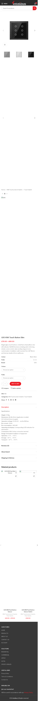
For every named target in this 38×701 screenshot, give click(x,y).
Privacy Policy (5, 673)
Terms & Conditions (7, 676)
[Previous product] (2, 194)
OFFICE (3, 658)
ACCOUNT (4, 643)
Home (3, 190)
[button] (3, 30)
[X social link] (8, 400)
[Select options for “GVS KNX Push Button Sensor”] (16, 476)
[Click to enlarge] (5, 45)
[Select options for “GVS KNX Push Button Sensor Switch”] (34, 476)
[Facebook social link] (6, 400)
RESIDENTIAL (5, 652)
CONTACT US (5, 639)
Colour (3, 366)
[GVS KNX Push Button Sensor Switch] (28, 539)
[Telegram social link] (15, 400)
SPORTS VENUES (6, 664)
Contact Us (4, 680)
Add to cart (15, 383)
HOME (3, 630)
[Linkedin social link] (13, 400)
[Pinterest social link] (11, 400)
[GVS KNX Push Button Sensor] (10, 539)
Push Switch (10, 616)
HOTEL (3, 661)
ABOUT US (4, 636)
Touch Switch (28, 190)
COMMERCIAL (5, 655)
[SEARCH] (35, 8)
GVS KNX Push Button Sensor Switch (28, 611)
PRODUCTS (4, 633)
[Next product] (7, 194)
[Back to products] (5, 194)
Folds (3, 375)
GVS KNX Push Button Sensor (10, 611)
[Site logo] (19, 3)
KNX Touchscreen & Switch (14, 190)
